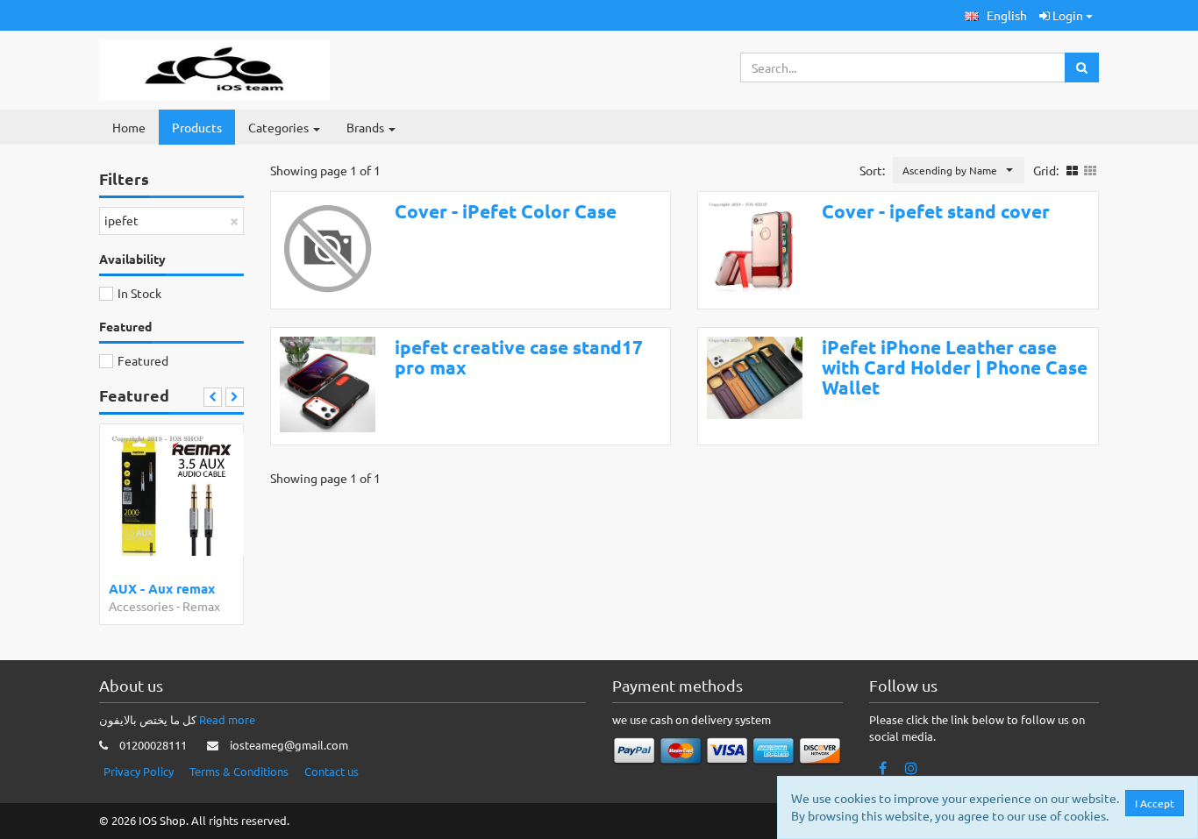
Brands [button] (366, 127)
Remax (201, 606)
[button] (996, 15)
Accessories (141, 606)
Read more (227, 719)
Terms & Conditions (239, 771)
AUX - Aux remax (162, 588)
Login (1068, 15)
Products (197, 127)
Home (129, 127)
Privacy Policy (138, 771)
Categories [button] (279, 127)
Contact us (331, 771)
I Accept (1154, 803)
